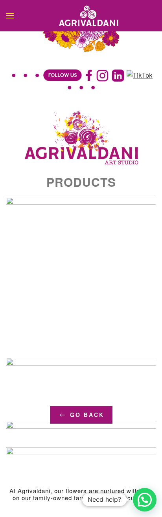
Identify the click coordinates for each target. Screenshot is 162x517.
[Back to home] (81, 15)
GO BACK (87, 415)
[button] (10, 15)
